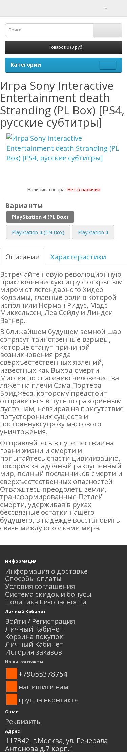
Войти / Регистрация (40, 621)
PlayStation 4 (93, 232)
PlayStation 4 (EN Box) (38, 232)
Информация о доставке (46, 571)
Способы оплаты (33, 578)
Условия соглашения (40, 586)
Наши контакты (24, 662)
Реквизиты (23, 721)
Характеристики (78, 256)
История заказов (33, 652)
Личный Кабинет (34, 629)
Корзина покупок (34, 636)
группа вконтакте (49, 699)
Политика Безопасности (45, 601)
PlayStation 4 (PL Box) (40, 216)
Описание (22, 256)
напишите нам (43, 686)
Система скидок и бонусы (48, 594)
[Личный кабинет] (101, 7)
